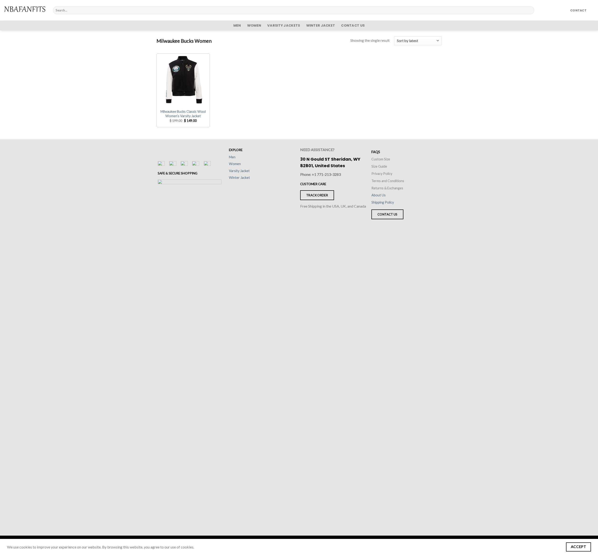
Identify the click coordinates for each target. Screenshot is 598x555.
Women (254, 25)
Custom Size (380, 159)
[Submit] (530, 10)
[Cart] (592, 10)
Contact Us (353, 25)
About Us (378, 195)
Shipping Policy (382, 202)
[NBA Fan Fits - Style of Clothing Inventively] (25, 10)
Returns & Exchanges (387, 188)
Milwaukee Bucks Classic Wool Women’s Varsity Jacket (183, 114)
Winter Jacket (320, 25)
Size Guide (379, 166)
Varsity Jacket (239, 171)
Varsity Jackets (283, 25)
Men (237, 25)
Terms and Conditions (387, 181)
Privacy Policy (381, 174)
